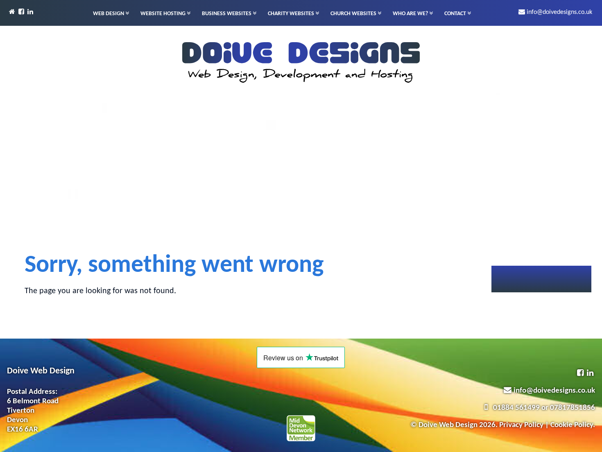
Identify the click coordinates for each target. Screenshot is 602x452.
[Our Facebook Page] (22, 12)
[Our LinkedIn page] (31, 12)
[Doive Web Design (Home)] (301, 62)
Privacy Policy (521, 425)
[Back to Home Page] (13, 12)
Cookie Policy (571, 425)
